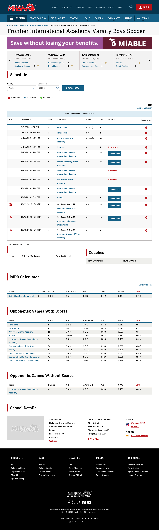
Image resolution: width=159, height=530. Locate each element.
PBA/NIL (14, 475)
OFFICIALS (134, 458)
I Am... (120, 7)
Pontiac (60, 147)
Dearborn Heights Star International (67, 223)
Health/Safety (75, 471)
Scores (54, 7)
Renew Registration (136, 464)
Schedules (67, 7)
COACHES (74, 458)
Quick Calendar (45, 471)
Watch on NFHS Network (138, 425)
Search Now (72, 88)
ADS (41, 458)
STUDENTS (17, 458)
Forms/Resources (47, 475)
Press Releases (103, 475)
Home (9, 25)
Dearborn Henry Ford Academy (66, 210)
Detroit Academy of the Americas (67, 163)
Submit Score (114, 189)
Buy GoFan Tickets (139, 435)
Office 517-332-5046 (67, 512)
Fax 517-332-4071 (80, 512)
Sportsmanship (17, 479)
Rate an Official (75, 475)
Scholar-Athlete (18, 468)
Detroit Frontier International (21, 296)
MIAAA (42, 464)
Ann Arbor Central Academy (65, 140)
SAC (13, 464)
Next (149, 60)
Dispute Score (115, 153)
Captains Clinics (18, 471)
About (111, 7)
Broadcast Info (102, 468)
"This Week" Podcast (105, 471)
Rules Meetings (75, 468)
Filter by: (10, 84)
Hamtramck (62, 127)
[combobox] (39, 88)
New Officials (133, 468)
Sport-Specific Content (138, 471)
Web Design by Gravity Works (81, 522)
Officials (100, 7)
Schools (80, 7)
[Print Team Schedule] (150, 105)
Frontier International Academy (35, 25)
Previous (9, 60)
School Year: (42, 84)
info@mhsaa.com (92, 512)
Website (53, 441)
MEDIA (100, 458)
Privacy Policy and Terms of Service (87, 518)
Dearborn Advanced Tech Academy (68, 236)
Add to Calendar (144, 108)
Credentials (101, 464)
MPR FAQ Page (145, 285)
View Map (94, 439)
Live (90, 7)
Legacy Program (135, 475)
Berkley (60, 197)
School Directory (46, 468)
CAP (71, 464)
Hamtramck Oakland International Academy (67, 154)
